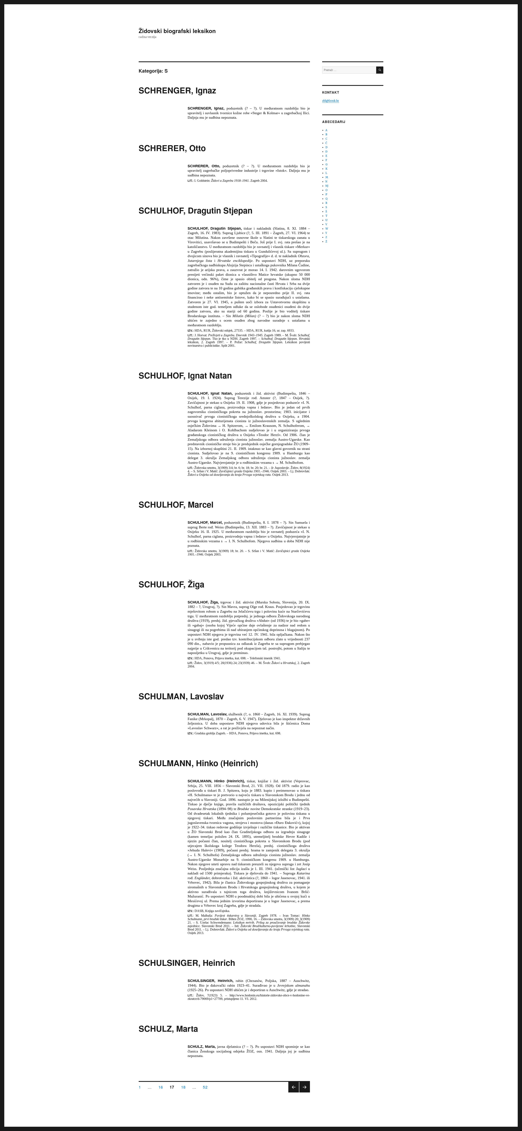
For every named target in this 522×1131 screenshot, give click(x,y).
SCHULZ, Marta (168, 1028)
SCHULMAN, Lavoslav (181, 696)
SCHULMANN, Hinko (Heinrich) (198, 763)
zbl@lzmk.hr (330, 101)
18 (185, 1087)
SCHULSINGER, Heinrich (187, 962)
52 (206, 1087)
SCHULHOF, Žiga (171, 584)
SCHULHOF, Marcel (176, 504)
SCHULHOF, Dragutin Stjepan (195, 210)
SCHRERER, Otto (172, 148)
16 (162, 1087)
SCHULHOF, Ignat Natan (185, 375)
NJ (326, 186)
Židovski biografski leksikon (177, 31)
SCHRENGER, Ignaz (177, 90)
